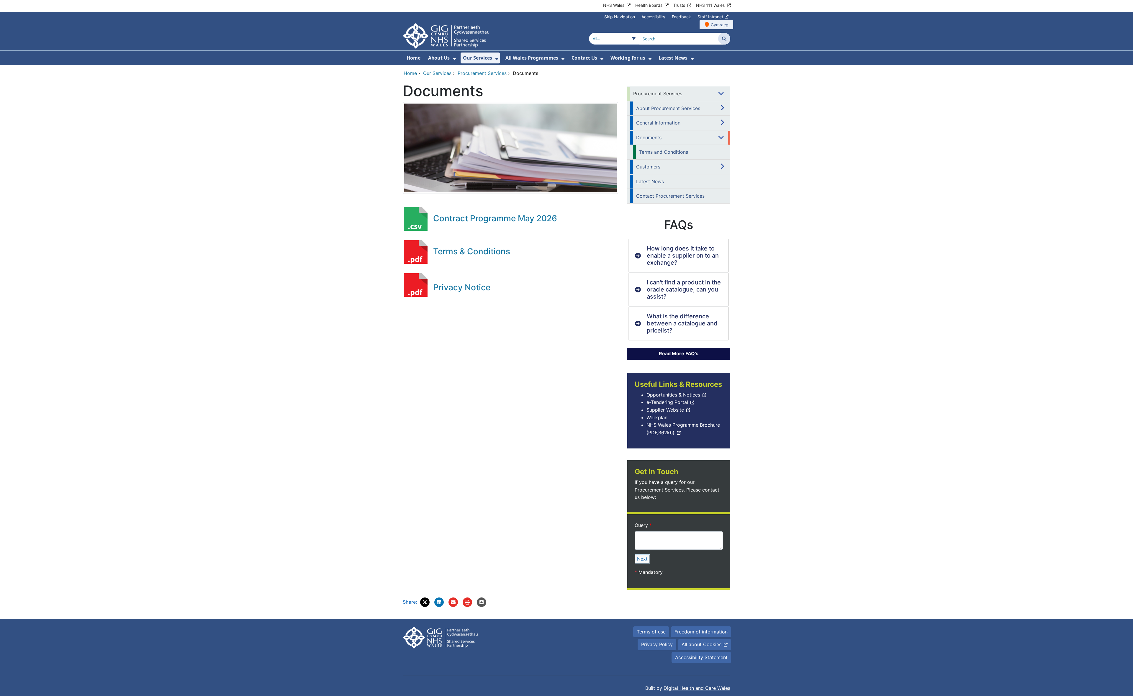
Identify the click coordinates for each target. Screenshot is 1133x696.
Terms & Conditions (471, 251)
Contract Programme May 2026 (495, 218)
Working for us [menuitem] (627, 58)
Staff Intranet (710, 16)
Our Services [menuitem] (477, 58)
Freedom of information (701, 632)
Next (642, 559)
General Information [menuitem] (658, 123)
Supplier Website (665, 410)
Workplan (656, 417)
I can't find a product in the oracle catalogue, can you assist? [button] (684, 289)
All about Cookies (701, 644)
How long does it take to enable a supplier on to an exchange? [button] (683, 255)
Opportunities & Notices (673, 395)
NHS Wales (613, 5)
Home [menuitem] (413, 58)
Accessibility (653, 16)
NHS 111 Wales (710, 5)
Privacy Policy (657, 644)
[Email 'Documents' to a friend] (453, 602)
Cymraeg (719, 24)
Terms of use (651, 632)
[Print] (467, 602)
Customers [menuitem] (648, 167)
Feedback (681, 16)
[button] (425, 602)
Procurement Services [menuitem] (657, 93)
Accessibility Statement (701, 657)
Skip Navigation (619, 16)
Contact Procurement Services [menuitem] (670, 196)
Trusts (679, 5)
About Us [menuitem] (439, 58)
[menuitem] (454, 58)
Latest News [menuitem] (673, 58)
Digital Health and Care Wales (697, 688)
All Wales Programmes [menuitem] (531, 58)
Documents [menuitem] (649, 137)
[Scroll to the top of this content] (481, 602)
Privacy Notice (461, 287)
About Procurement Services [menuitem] (668, 108)
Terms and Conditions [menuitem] (663, 152)
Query (642, 525)
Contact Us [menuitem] (584, 58)
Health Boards (648, 5)
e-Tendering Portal (667, 402)
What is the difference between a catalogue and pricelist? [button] (682, 323)
